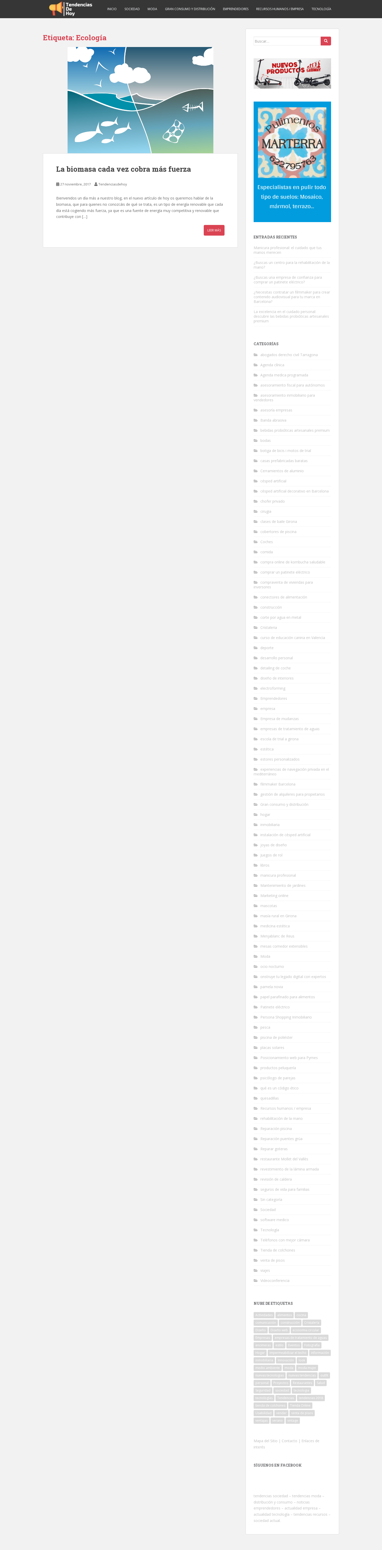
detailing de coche (275, 668)
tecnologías (264, 1398)
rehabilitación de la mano (281, 1118)
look (302, 1360)
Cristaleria (268, 627)
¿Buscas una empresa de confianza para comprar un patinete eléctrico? (288, 279)
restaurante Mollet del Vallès (284, 1158)
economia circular (306, 1330)
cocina (301, 1315)
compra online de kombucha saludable (292, 562)
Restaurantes (302, 1383)
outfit (324, 1375)
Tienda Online (300, 1405)
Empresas (262, 1337)
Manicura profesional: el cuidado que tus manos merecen (288, 250)
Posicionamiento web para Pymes (289, 1057)
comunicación (265, 1322)
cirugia (265, 511)
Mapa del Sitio (266, 1440)
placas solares (272, 1047)
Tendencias (285, 1398)
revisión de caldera (276, 1179)
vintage (292, 1420)
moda (289, 1368)
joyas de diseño (273, 844)
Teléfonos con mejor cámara (285, 1240)
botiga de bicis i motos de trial (285, 450)
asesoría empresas (276, 410)
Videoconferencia (274, 1280)
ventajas (261, 1420)
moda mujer (307, 1368)
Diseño (260, 1330)
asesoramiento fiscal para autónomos (292, 385)
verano (277, 1420)
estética (267, 749)
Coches (266, 541)
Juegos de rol (271, 855)
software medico (274, 1219)
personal (262, 1383)
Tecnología (321, 9)
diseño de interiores (277, 678)
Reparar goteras (274, 1148)
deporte (267, 647)
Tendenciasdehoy (112, 184)
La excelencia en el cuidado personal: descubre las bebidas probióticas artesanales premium (291, 316)
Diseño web (279, 1330)
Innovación (286, 1360)
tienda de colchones (270, 1405)
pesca (265, 1027)
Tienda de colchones (277, 1250)
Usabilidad (263, 1413)
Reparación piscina (276, 1128)
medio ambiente (267, 1368)
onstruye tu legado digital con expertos (293, 976)
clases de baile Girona (278, 521)
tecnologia (301, 1390)
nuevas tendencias (302, 1375)
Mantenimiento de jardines (283, 885)
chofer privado (272, 501)
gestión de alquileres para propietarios (292, 794)
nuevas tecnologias (269, 1375)
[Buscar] (326, 41)
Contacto (289, 1440)
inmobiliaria (270, 824)
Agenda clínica (272, 364)
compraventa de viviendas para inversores (283, 584)
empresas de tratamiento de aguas (290, 728)
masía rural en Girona (278, 915)
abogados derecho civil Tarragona (289, 354)
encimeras (263, 1345)
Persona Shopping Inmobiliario (286, 1017)
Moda (152, 9)
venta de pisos (272, 1260)
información (320, 1353)
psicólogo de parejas (277, 1077)
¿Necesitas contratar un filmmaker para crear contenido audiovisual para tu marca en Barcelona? (292, 297)
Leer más (214, 230)
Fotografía (312, 1345)
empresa (267, 708)
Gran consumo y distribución (190, 9)
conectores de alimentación (283, 597)
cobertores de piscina (278, 531)
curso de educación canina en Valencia (292, 637)
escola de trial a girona (279, 738)
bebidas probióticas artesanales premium (295, 430)
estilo (279, 1345)
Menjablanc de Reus (277, 936)
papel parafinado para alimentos (287, 996)
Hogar (260, 1353)
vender (281, 1413)
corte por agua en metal (280, 617)
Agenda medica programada (284, 374)
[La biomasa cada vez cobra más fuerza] (140, 100)
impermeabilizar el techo (287, 1353)
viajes (265, 1270)
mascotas (268, 905)
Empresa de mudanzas (279, 718)
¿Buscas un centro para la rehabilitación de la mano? (292, 265)
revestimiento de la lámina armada (289, 1169)
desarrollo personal (276, 657)
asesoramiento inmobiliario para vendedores (284, 397)
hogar (265, 814)
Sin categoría (271, 1199)
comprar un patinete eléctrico (285, 572)
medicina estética (275, 925)
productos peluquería (278, 1067)
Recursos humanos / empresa (280, 9)
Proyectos (280, 1383)
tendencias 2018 (311, 1398)
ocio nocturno (272, 966)
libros (264, 865)
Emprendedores (235, 9)
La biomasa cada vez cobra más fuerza (123, 169)
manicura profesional (278, 875)
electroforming (272, 688)
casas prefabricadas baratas (284, 460)
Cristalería (311, 1322)
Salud (321, 1383)
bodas (265, 440)
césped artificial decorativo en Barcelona (294, 491)
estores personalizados (280, 759)
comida (266, 551)
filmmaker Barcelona (277, 784)
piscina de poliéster (276, 1037)
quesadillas (269, 1098)
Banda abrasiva (273, 420)
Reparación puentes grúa (281, 1138)
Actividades (264, 1315)
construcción (271, 607)
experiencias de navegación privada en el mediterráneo (291, 771)
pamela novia (271, 986)
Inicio (112, 9)
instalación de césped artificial (285, 834)
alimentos (284, 1315)
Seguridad (263, 1390)
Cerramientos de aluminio (282, 470)
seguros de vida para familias (284, 1189)
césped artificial (273, 480)
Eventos (294, 1345)
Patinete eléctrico (275, 1006)
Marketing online (274, 895)
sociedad (282, 1390)
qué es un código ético (279, 1088)
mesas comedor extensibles (284, 946)
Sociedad (132, 9)
